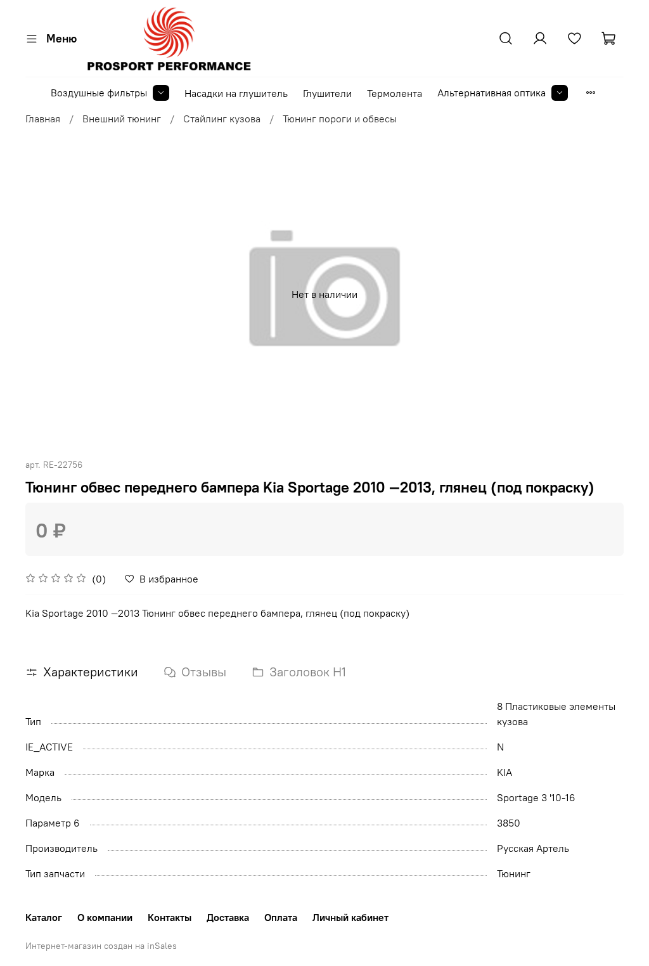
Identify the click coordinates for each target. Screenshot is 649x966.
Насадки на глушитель (236, 93)
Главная (42, 118)
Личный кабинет (350, 917)
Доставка (228, 917)
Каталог (43, 917)
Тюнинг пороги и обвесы (340, 118)
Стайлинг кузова (221, 118)
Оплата (280, 917)
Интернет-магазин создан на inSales (101, 945)
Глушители (327, 93)
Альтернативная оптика (491, 92)
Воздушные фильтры (99, 92)
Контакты (169, 917)
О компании (104, 917)
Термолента (394, 93)
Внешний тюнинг (121, 118)
